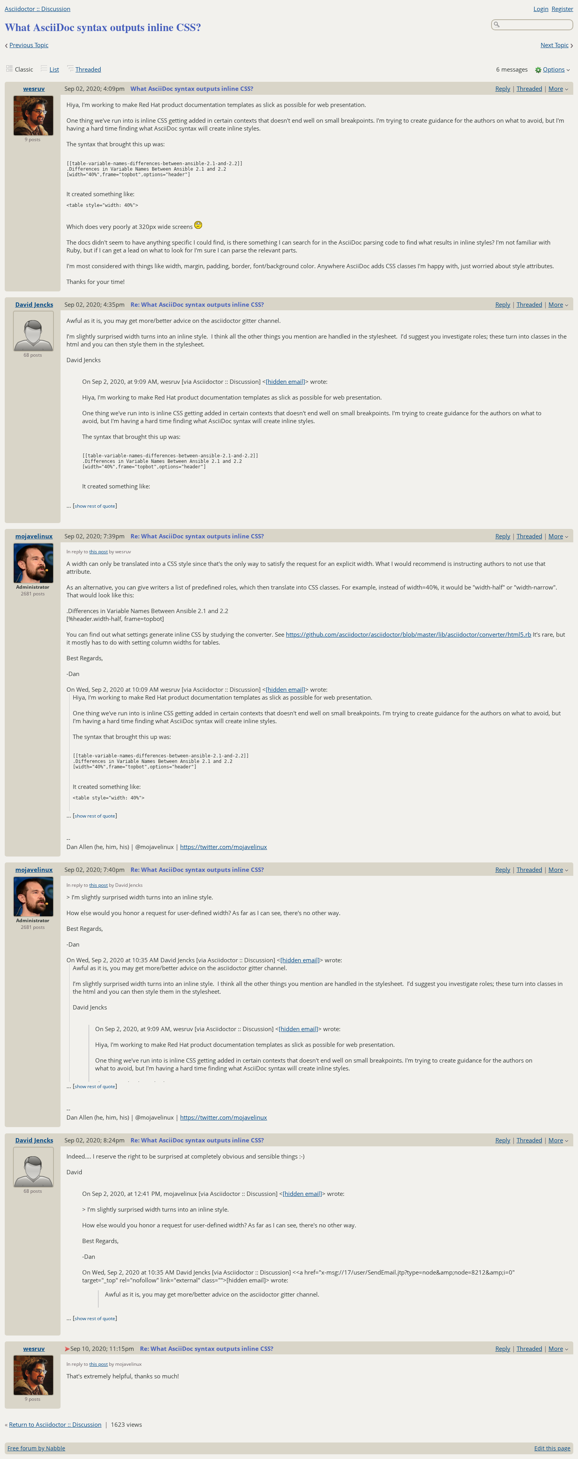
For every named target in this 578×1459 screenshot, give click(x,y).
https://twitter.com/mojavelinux (223, 847)
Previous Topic (28, 45)
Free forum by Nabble (36, 1448)
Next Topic (555, 45)
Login (541, 9)
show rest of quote (95, 506)
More (556, 88)
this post (98, 551)
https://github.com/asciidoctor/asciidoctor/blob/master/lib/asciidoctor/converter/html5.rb (408, 634)
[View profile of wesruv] (33, 130)
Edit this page (552, 1448)
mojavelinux (34, 536)
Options (554, 69)
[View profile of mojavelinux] (33, 578)
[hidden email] (285, 381)
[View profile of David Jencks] (33, 346)
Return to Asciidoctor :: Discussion (55, 1424)
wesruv (34, 88)
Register (562, 9)
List (54, 69)
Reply (502, 88)
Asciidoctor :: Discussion (37, 9)
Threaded (88, 69)
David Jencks (34, 304)
